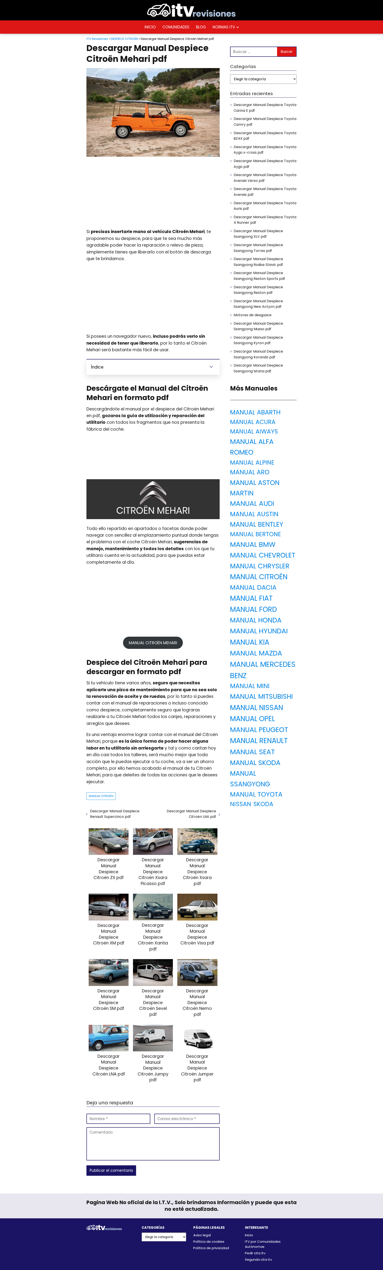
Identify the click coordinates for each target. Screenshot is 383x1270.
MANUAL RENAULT (259, 741)
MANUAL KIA (249, 642)
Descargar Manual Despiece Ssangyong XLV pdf (258, 233)
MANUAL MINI (250, 686)
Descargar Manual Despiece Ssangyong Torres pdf (258, 247)
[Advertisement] (153, 193)
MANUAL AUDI (252, 503)
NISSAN (240, 804)
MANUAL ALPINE (252, 462)
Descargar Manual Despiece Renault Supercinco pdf (114, 814)
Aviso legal (202, 1235)
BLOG (201, 27)
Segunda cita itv (258, 1259)
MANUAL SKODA (255, 762)
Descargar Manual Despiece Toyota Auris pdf (265, 205)
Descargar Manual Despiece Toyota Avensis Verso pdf (265, 177)
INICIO (150, 27)
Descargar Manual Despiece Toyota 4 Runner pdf (265, 219)
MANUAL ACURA (253, 422)
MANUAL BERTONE (255, 534)
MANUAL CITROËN (101, 796)
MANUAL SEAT (252, 752)
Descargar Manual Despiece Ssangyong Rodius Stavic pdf (258, 261)
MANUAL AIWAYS (254, 431)
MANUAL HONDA (255, 620)
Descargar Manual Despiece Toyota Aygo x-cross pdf (265, 149)
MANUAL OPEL (252, 719)
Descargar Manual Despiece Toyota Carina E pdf (265, 107)
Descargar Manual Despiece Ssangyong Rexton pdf (258, 290)
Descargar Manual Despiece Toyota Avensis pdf (265, 191)
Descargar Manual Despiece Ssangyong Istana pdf (258, 368)
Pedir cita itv (255, 1253)
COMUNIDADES (175, 27)
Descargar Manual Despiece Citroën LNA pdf (191, 814)
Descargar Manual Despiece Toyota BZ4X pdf (265, 135)
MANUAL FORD (253, 609)
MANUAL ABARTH (255, 412)
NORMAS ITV (224, 27)
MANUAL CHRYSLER (259, 566)
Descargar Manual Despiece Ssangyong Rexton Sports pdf (259, 275)
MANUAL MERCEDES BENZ (262, 670)
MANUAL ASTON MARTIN (254, 488)
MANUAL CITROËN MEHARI (153, 643)
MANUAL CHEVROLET (262, 555)
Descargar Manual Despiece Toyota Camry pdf (265, 121)
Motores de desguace (253, 315)
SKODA (263, 804)
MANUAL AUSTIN (254, 514)
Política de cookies (208, 1241)
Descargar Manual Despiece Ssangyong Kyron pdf (258, 340)
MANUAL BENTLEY (256, 524)
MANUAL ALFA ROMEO (252, 447)
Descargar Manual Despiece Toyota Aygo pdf (265, 163)
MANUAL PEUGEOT (259, 729)
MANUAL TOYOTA (256, 794)
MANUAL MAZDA (256, 653)
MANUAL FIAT (251, 598)
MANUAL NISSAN (256, 708)
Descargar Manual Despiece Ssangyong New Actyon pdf (258, 303)
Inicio (249, 1235)
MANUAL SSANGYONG (250, 778)
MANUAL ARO (250, 472)
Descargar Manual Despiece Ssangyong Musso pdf (258, 326)
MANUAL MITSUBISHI (261, 696)
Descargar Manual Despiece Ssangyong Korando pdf (258, 354)
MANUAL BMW (253, 544)
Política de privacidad (211, 1248)
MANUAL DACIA (253, 587)
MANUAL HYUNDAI (259, 631)
